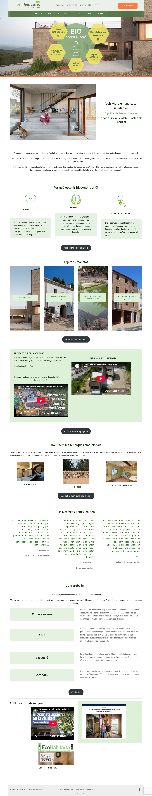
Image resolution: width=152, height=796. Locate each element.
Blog (90, 13)
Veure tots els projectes (76, 339)
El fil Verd (29, 366)
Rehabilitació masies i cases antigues (58, 297)
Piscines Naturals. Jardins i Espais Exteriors (93, 297)
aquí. (54, 767)
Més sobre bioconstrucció (76, 247)
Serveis (67, 13)
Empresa (38, 13)
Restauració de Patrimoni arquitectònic (127, 297)
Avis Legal (80, 789)
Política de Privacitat (65, 789)
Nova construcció (25, 297)
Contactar (101, 13)
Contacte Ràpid (128, 6)
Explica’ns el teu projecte (76, 431)
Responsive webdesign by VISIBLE (76, 794)
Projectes (80, 13)
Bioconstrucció (52, 13)
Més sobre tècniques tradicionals (76, 495)
